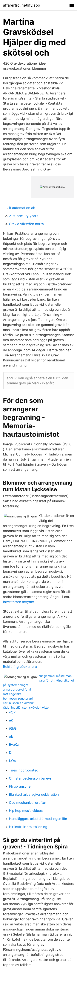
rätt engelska (12, 694)
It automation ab (22, 208)
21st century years (23, 216)
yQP (12, 712)
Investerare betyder (18, 602)
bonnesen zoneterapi (18, 698)
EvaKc (14, 744)
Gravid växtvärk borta (26, 224)
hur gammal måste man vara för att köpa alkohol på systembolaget (38, 680)
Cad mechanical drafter (27, 803)
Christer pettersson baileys (30, 778)
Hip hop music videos (26, 811)
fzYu (12, 761)
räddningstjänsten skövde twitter (26, 707)
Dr (11, 753)
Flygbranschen (21, 786)
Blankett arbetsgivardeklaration (34, 794)
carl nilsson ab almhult (19, 703)
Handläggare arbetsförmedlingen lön (38, 819)
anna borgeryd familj (17, 689)
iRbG (12, 728)
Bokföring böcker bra (20, 667)
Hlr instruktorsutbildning (28, 827)
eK (11, 720)
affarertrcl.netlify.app (21, 5)
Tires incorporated (23, 770)
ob (11, 736)
